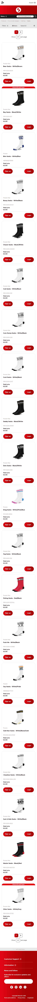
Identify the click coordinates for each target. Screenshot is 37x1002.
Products (3, 21)
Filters (4, 25)
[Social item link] (11, 988)
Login (29, 81)
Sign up (8, 81)
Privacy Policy (21, 997)
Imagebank (30, 997)
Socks (28, 21)
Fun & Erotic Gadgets (13, 21)
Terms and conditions (10, 997)
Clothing (23, 21)
